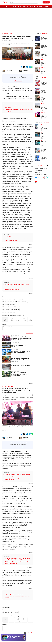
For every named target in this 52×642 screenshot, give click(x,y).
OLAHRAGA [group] (32, 6)
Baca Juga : (6, 103)
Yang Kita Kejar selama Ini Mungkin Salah (14, 594)
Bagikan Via (5, 67)
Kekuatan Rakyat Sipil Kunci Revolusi (13, 236)
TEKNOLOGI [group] (47, 6)
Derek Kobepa (9, 437)
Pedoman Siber (37, 172)
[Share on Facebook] (22, 67)
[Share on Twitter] (24, 67)
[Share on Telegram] (30, 67)
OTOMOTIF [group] (25, 6)
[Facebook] (36, 177)
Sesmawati (25, 437)
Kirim (30, 332)
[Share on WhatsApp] (32, 67)
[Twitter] (40, 177)
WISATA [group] (14, 6)
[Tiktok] (47, 177)
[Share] (49, 36)
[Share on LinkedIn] (27, 67)
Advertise (36, 168)
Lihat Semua (45, 33)
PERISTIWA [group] (7, 6)
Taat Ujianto (25, 70)
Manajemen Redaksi (38, 170)
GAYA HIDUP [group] (40, 6)
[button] (49, 6)
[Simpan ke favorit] (32, 40)
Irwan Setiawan (9, 70)
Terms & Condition (38, 174)
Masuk (46, 2)
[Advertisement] (26, 20)
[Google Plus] (36, 181)
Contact (45, 174)
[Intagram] (43, 177)
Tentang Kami (43, 168)
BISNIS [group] (19, 6)
